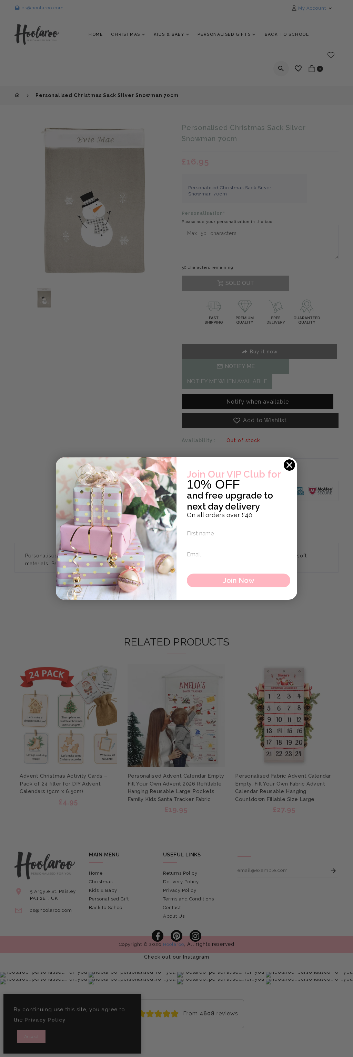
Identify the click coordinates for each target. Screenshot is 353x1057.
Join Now (238, 580)
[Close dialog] (289, 465)
